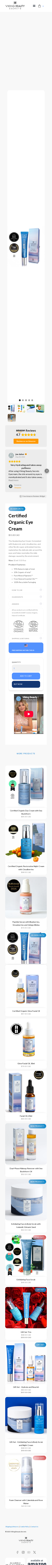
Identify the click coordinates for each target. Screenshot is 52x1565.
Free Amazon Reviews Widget (33, 496)
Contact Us (34, 1526)
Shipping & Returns (12, 1526)
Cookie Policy (24, 1526)
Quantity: (16, 662)
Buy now (18, 684)
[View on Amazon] (11, 455)
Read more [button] (13, 480)
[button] (34, 6)
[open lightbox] (12, 409)
